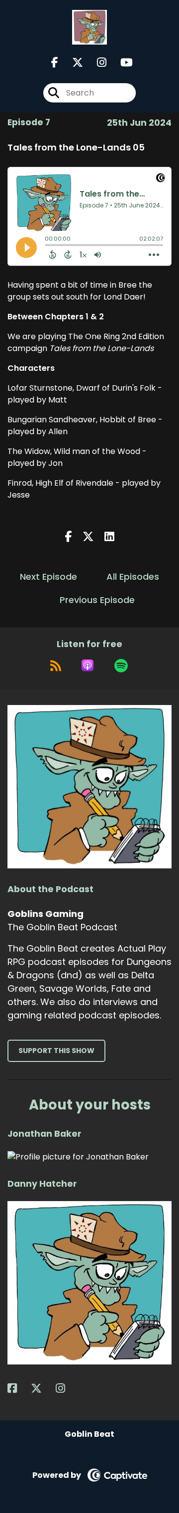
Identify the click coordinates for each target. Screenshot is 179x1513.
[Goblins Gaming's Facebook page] (54, 62)
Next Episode (48, 576)
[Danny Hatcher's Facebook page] (18, 1388)
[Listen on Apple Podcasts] (87, 665)
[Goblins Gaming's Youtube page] (120, 62)
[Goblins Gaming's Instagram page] (95, 62)
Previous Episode (97, 600)
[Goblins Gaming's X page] (71, 62)
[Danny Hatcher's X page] (42, 1388)
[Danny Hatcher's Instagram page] (66, 1388)
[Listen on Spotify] (121, 665)
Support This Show (56, 1051)
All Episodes (132, 576)
